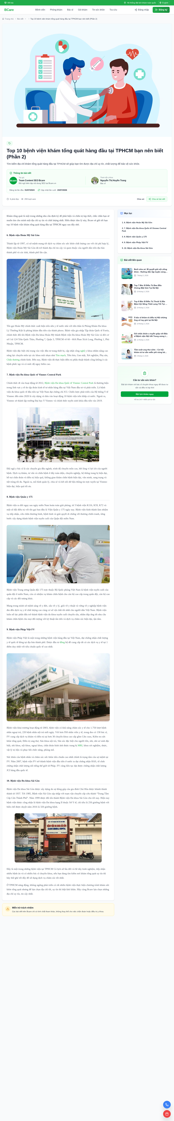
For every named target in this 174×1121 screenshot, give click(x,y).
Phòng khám (56, 10)
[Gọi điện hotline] (167, 1104)
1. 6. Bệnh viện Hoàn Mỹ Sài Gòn (137, 222)
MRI (80, 745)
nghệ (82, 350)
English (165, 3)
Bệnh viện (40, 10)
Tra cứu (113, 10)
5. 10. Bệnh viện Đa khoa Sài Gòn (137, 248)
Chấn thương (13, 359)
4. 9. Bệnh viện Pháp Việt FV (135, 242)
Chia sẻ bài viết (158, 199)
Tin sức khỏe (98, 10)
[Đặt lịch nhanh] (167, 1114)
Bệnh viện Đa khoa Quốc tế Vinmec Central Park (69, 383)
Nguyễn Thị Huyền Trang (113, 180)
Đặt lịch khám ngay (145, 394)
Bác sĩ (70, 10)
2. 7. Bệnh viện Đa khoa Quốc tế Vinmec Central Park (144, 229)
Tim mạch (61, 355)
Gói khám (82, 10)
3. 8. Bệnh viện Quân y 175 (134, 237)
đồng (62, 642)
